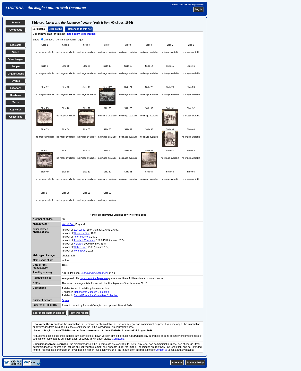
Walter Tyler (80, 247)
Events (16, 80)
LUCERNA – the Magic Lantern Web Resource (46, 8)
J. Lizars (78, 243)
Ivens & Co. (80, 250)
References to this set (79, 29)
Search (15, 22)
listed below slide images (81, 33)
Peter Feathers (82, 236)
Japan (65, 300)
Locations (16, 88)
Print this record (79, 312)
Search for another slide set (49, 312)
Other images (16, 59)
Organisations (16, 73)
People (16, 66)
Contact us (15, 29)
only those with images (71, 39)
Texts (15, 102)
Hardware (16, 95)
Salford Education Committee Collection (96, 295)
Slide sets (16, 45)
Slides (15, 52)
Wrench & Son (81, 233)
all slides (49, 39)
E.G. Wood (79, 229)
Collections (15, 116)
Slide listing (55, 29)
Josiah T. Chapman (84, 240)
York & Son (68, 224)
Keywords (16, 109)
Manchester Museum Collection (91, 292)
